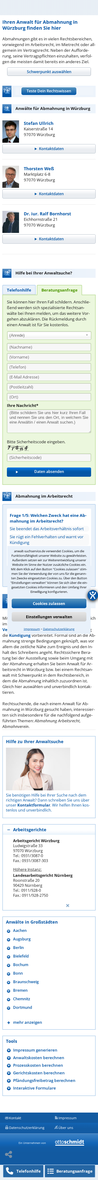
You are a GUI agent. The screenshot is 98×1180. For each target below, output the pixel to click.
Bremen (20, 990)
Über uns (66, 1127)
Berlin (18, 947)
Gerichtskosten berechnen (39, 1073)
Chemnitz (21, 998)
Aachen (20, 930)
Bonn (18, 973)
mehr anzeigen (27, 1022)
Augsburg (22, 939)
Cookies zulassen (49, 603)
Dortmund (22, 1007)
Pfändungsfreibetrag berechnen (44, 1080)
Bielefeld (21, 956)
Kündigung (20, 635)
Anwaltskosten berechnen (38, 1057)
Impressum (32, 629)
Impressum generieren (35, 1050)
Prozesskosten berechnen (38, 1065)
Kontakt (15, 1118)
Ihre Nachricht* (22, 405)
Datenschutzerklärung (58, 629)
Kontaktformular (33, 805)
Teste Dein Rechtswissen (49, 91)
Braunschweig (26, 981)
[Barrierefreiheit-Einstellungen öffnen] (93, 595)
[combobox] (49, 335)
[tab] (49, 71)
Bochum (20, 964)
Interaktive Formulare (34, 1088)
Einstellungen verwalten (49, 616)
